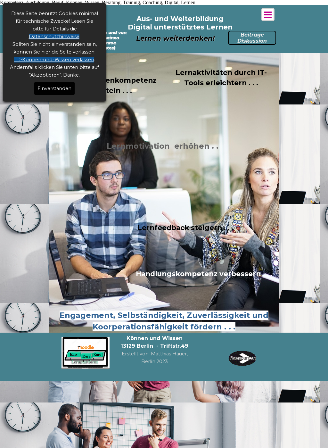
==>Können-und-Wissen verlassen (54, 59)
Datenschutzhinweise (54, 36)
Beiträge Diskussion (252, 38)
